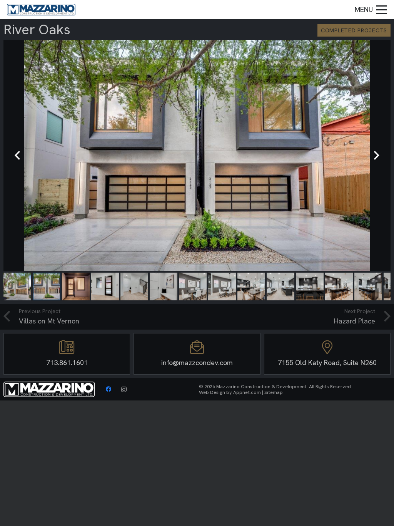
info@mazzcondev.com (197, 362)
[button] (371, 9)
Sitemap (273, 392)
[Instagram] (124, 389)
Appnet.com (247, 392)
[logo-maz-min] (41, 9)
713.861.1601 (67, 362)
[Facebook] (108, 389)
